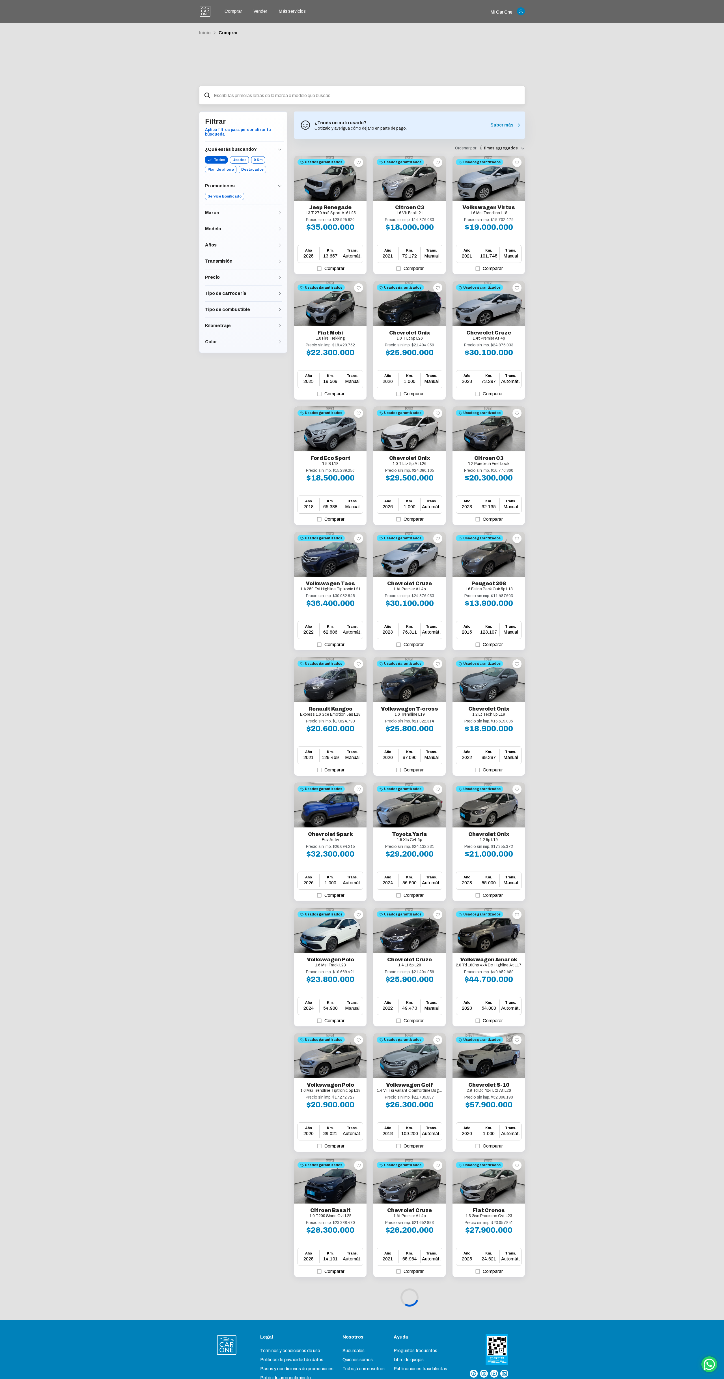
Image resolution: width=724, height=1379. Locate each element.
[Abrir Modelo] (279, 229)
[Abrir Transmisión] (279, 261)
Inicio (205, 32)
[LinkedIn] (504, 1374)
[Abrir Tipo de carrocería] (279, 293)
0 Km (258, 160)
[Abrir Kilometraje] (279, 325)
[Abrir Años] (279, 245)
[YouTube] (494, 1374)
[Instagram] (484, 1374)
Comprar (228, 32)
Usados (239, 160)
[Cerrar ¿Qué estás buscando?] (279, 149)
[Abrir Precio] (279, 277)
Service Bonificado (225, 196)
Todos (219, 160)
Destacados (252, 169)
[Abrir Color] (279, 342)
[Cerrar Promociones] (279, 186)
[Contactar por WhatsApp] (709, 1364)
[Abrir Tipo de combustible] (279, 309)
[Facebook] (474, 1374)
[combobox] (367, 95)
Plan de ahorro (221, 169)
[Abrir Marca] (279, 213)
